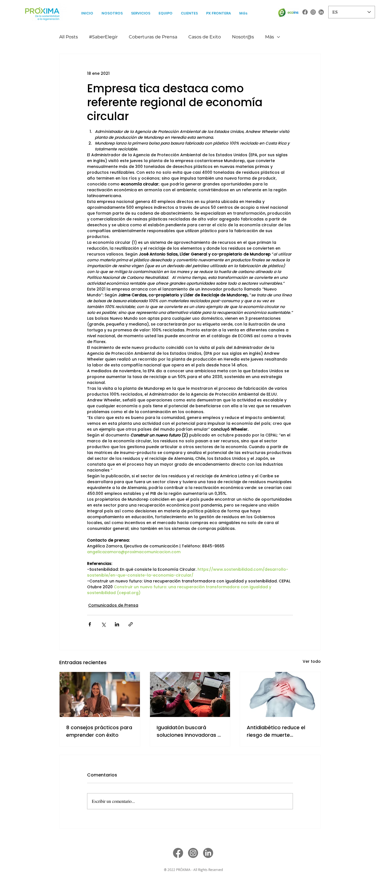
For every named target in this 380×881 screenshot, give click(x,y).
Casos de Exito (204, 36)
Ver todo (312, 661)
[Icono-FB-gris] (305, 12)
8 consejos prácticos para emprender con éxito (99, 731)
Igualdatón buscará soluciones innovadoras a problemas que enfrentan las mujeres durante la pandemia (189, 731)
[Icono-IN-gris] (321, 12)
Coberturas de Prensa (153, 36)
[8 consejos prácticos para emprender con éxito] (100, 694)
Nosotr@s (243, 36)
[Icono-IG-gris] (313, 12)
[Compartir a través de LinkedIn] (117, 624)
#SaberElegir (103, 36)
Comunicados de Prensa (113, 605)
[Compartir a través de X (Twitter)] (103, 624)
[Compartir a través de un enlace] (130, 624)
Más (269, 36)
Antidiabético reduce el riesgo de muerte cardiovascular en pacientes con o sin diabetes (276, 731)
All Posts (68, 36)
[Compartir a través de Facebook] (89, 624)
